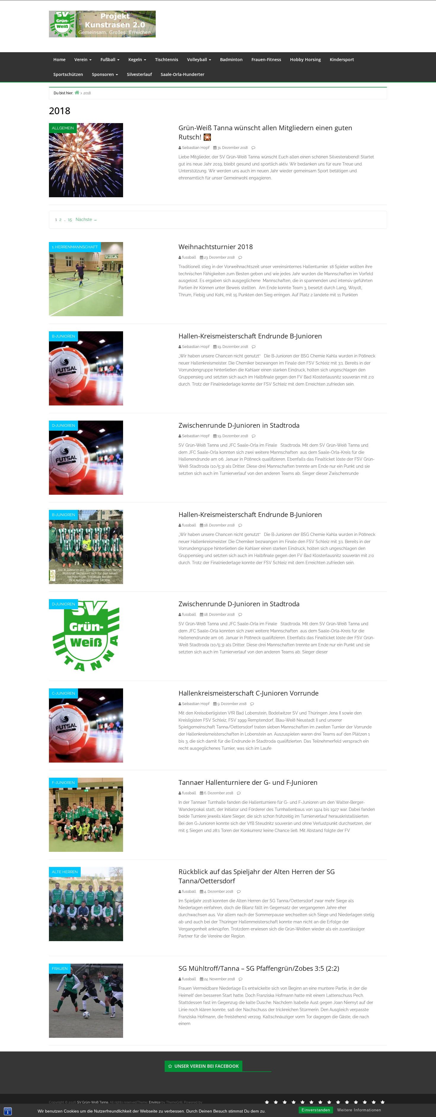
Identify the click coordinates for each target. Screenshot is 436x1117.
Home (59, 59)
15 (70, 219)
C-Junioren (63, 693)
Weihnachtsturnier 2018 (216, 246)
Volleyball (197, 59)
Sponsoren (103, 74)
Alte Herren (65, 872)
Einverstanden (316, 1110)
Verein (81, 59)
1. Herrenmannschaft (75, 247)
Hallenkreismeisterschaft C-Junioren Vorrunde (249, 692)
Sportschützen (68, 74)
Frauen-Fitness (266, 59)
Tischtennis (166, 59)
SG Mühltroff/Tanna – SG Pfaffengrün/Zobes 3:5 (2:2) (259, 968)
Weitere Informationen (359, 1110)
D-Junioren (63, 425)
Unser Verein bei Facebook (206, 1066)
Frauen (60, 968)
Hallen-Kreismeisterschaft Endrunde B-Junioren (250, 335)
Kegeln (135, 59)
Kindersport (342, 59)
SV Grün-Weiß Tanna (92, 1102)
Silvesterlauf (139, 74)
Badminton (231, 59)
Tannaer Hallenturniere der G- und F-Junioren (248, 782)
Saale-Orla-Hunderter (182, 74)
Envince (154, 1102)
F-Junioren (63, 782)
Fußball (109, 59)
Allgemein (63, 128)
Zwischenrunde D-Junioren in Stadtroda (239, 425)
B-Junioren (63, 336)
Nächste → (86, 219)
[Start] (76, 92)
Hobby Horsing (305, 59)
